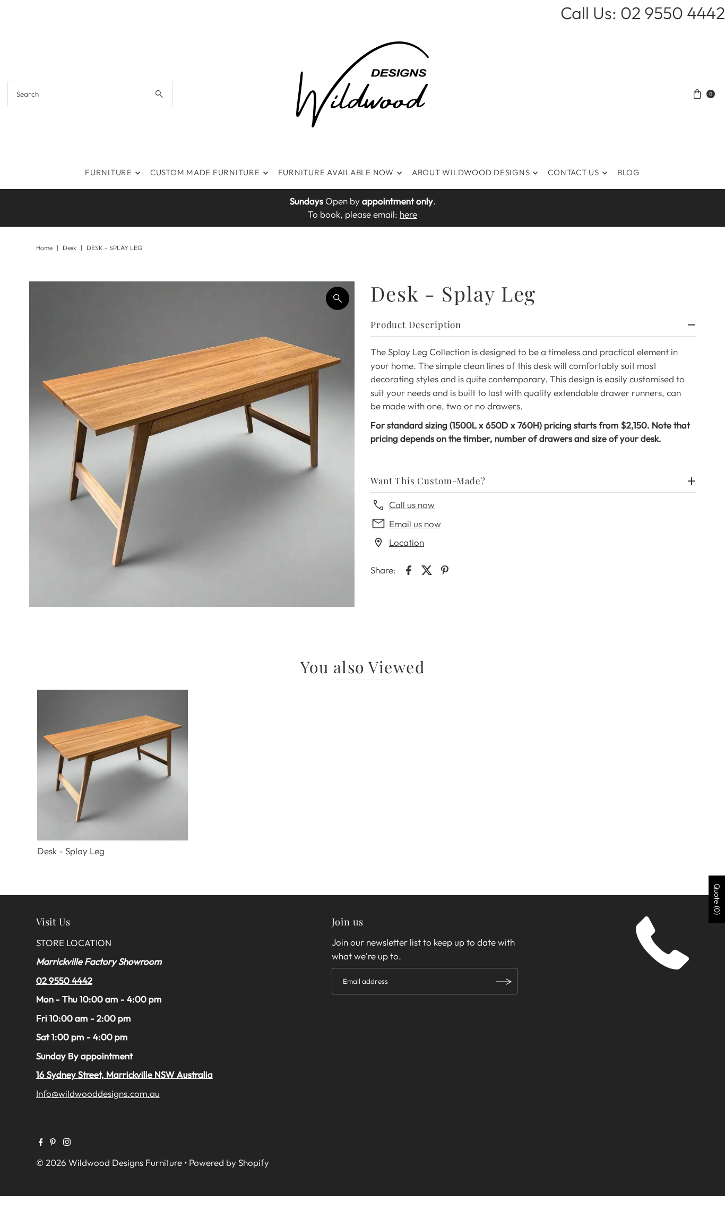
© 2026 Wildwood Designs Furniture (109, 1162)
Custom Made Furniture (205, 172)
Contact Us (573, 172)
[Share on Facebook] (409, 569)
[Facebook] (41, 1143)
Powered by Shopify (229, 1162)
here (408, 214)
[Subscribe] (504, 981)
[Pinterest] (53, 1143)
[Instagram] (67, 1143)
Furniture (108, 172)
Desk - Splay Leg (71, 850)
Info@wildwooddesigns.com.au (98, 1093)
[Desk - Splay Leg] (112, 765)
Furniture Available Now (336, 172)
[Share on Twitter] (427, 569)
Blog (628, 172)
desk (69, 248)
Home (44, 248)
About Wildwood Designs (471, 172)
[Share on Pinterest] (445, 569)
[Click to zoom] (337, 298)
